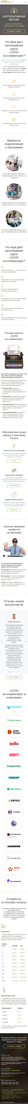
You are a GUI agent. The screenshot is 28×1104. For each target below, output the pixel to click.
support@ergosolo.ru (14, 1078)
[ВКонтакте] (2, 1087)
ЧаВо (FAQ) (14, 1100)
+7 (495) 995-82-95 (15, 1075)
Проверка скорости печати (7, 1097)
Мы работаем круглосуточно (7, 1080)
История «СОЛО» (5, 1103)
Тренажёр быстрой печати (17, 1094)
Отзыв (14, 716)
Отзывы (12, 1103)
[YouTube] (17, 1087)
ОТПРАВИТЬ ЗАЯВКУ (14, 31)
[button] (2, 644)
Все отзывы (14, 682)
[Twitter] (13, 1087)
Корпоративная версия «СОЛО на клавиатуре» (11, 1101)
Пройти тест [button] (14, 510)
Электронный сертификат (8, 1098)
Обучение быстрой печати (7, 1095)
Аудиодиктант (5, 1094)
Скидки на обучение (5, 1100)
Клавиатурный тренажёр (20, 1097)
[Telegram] (6, 1087)
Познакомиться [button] (14, 485)
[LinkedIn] (9, 1087)
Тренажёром (15, 579)
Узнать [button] (14, 461)
